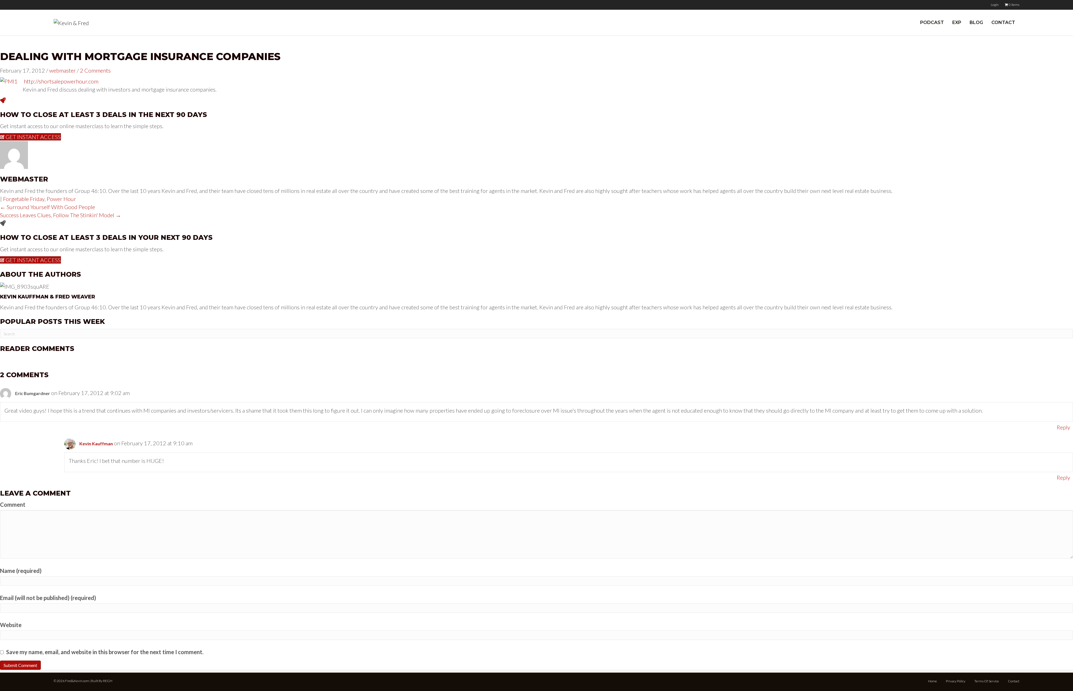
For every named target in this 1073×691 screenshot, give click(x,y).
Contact (1003, 22)
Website (11, 624)
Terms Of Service (986, 681)
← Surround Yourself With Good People (47, 207)
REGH (107, 681)
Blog (976, 22)
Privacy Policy (955, 681)
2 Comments (95, 70)
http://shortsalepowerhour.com (61, 81)
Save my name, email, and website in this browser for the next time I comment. (104, 652)
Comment (12, 504)
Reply (1063, 427)
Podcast (932, 22)
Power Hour (61, 198)
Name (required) (21, 570)
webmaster (62, 70)
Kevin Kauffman (96, 443)
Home (932, 681)
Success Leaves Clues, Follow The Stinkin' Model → (60, 215)
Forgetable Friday (23, 198)
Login (995, 5)
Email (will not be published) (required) (48, 597)
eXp (956, 22)
